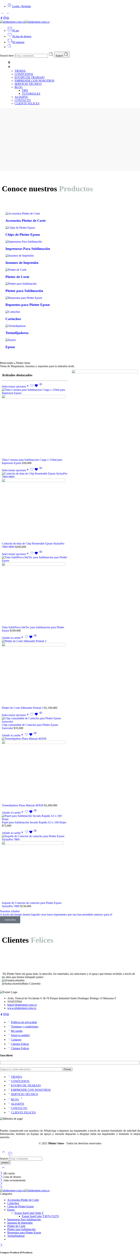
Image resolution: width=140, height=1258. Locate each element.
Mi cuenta (16, 1030)
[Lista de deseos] (34, 386)
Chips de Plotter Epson (20, 1206)
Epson (11, 1209)
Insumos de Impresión (20, 1222)
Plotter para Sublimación (21, 1229)
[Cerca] (1, 1180)
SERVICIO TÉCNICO (24, 1094)
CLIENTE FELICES (23, 1112)
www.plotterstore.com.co (21, 1008)
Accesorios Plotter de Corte (23, 1199)
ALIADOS (17, 1103)
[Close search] (3, 1170)
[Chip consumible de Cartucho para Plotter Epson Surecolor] (35, 720)
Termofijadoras (16, 1235)
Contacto (16, 1039)
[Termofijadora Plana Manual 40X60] (35, 770)
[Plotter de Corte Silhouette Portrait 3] (35, 673)
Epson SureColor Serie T (29, 1212)
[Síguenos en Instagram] (4, 18)
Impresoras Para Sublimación (24, 1219)
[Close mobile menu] (1, 1187)
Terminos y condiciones (24, 1026)
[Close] (1, 1173)
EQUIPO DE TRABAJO (26, 1085)
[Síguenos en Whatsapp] (7, 18)
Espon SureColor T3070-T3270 (40, 1216)
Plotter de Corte (16, 1226)
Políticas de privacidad (24, 1022)
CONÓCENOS (20, 1081)
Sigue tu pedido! (20, 1035)
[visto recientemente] (10, 1155)
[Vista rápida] (40, 386)
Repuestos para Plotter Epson (24, 1232)
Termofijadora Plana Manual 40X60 (23, 805)
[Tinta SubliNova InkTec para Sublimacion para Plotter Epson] (35, 591)
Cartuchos (13, 1203)
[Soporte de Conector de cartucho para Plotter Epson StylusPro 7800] (35, 868)
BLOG (15, 1099)
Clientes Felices (20, 1043)
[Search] (9, 46)
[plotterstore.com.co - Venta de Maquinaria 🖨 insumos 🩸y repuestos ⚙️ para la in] (25, 21)
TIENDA (16, 1076)
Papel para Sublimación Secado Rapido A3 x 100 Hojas (34, 822)
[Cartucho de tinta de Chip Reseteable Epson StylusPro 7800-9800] (35, 507)
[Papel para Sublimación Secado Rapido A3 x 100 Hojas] (35, 817)
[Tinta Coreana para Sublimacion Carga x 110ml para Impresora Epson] (35, 423)
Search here (7, 55)
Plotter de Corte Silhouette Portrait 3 (23, 707)
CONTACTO (19, 1108)
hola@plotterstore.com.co (22, 1004)
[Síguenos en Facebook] (1, 18)
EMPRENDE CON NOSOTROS (31, 1089)
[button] (73, 65)
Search (60, 55)
